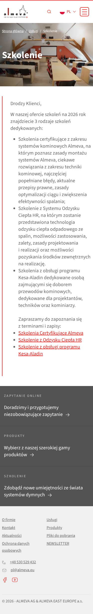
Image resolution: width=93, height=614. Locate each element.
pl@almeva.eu (22, 570)
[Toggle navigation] (84, 11)
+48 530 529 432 (23, 562)
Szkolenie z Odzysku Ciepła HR (50, 340)
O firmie (8, 520)
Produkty (54, 527)
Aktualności (12, 535)
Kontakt (8, 527)
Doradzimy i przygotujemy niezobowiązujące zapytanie (34, 411)
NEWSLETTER (58, 543)
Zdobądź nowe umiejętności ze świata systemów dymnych (43, 491)
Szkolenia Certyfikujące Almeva (50, 333)
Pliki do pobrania (61, 535)
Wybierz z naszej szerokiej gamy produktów (37, 451)
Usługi (52, 520)
